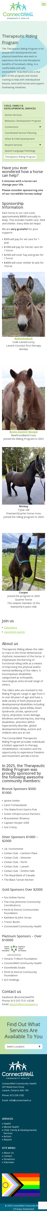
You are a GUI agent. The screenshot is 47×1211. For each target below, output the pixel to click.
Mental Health (11, 1126)
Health (7, 1123)
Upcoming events (14, 632)
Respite (8, 1139)
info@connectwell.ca (20, 1100)
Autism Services (13, 114)
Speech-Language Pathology (20, 150)
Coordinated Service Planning (20, 132)
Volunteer (9, 1162)
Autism (7, 1136)
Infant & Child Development (20, 138)
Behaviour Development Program (23, 120)
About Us (9, 1152)
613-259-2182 (17, 1095)
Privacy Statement (24, 1208)
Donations (9, 1159)
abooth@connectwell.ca (24, 1004)
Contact (8, 1155)
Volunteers (10, 627)
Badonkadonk (23, 338)
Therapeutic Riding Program (20, 156)
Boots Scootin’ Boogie (24, 431)
